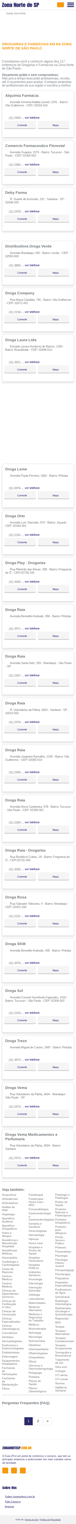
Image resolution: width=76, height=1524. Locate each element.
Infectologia (36, 1283)
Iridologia (34, 1294)
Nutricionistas (37, 1340)
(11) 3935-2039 (18, 869)
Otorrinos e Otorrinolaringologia (41, 1367)
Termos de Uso (31, 1520)
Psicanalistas (63, 1251)
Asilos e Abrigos (6, 1234)
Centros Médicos (7, 1278)
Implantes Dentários (35, 1273)
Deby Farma (16, 192)
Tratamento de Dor (62, 1361)
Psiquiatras (62, 1278)
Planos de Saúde (35, 1382)
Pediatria (34, 1376)
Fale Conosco (13, 1501)
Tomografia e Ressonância (63, 1354)
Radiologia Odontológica (63, 1302)
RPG (58, 1322)
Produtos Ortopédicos (62, 1221)
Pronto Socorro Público (60, 1240)
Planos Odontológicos (37, 1390)
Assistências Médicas (9, 1252)
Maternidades (37, 1302)
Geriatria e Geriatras (35, 1225)
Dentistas (7, 1337)
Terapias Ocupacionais (63, 1347)
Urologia (60, 1371)
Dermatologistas (12, 1341)
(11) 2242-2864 (18, 535)
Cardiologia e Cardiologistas (10, 1263)
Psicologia (61, 1255)
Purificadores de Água (63, 1291)
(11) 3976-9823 (18, 963)
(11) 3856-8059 (18, 265)
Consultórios (9, 1332)
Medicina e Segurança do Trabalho (36, 1317)
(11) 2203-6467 (18, 1013)
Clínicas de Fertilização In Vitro (9, 1304)
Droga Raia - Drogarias (26, 850)
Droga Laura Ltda (21, 340)
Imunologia (35, 1279)
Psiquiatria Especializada (63, 1284)
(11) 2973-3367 (18, 1106)
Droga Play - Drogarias (26, 563)
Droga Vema (16, 1087)
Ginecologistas (38, 1230)
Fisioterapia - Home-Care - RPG (37, 1202)
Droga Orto (15, 516)
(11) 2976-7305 (18, 722)
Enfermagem (10, 1356)
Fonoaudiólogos (39, 1209)
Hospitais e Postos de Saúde (35, 1250)
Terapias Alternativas (62, 1332)
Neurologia (35, 1336)
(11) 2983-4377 (18, 164)
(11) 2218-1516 (18, 312)
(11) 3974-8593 (18, 1059)
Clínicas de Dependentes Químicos (10, 1293)
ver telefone (32, 117)
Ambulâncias (10, 1198)
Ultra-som (61, 1366)
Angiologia (8, 1214)
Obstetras (35, 1345)
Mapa (55, 125)
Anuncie (9, 1506)
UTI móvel (61, 1379)
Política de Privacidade (50, 1520)
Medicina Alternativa (35, 1308)
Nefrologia (35, 1332)
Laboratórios (36, 1298)
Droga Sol (14, 990)
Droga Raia (15, 609)
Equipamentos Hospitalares (11, 1362)
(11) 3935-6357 (18, 581)
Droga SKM (16, 944)
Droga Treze (16, 1041)
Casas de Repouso (8, 1270)
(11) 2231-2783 (18, 916)
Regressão (62, 1318)
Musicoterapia (37, 1328)
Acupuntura (9, 1194)
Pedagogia (35, 1372)
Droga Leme (16, 469)
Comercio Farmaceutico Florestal (35, 145)
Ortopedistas (36, 1357)
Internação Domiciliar (35, 1289)
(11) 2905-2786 (18, 772)
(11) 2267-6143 (18, 675)
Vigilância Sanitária (61, 1389)
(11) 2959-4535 (18, 117)
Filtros (6, 1388)
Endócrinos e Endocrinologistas (13, 1347)
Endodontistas (10, 1352)
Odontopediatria (39, 1349)
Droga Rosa (16, 897)
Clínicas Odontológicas (11, 1327)
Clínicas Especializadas (11, 1320)
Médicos (34, 1324)
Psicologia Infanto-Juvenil (61, 1263)
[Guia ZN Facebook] (6, 1470)
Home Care (36, 1243)
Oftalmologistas (38, 1353)
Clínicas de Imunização (9, 1313)
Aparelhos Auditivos (8, 1220)
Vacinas (60, 1383)
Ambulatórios (10, 1202)
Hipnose (34, 1239)
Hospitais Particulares (36, 1259)
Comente (22, 125)
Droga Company (20, 293)
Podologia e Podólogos (62, 1196)
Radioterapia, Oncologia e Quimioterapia (63, 1311)
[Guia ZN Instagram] (24, 1470)
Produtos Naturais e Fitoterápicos (63, 1212)
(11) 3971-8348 (18, 628)
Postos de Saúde (61, 1203)
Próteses (60, 1247)
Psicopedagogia (65, 1270)
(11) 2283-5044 (18, 822)
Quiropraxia (62, 1296)
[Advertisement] (38, 26)
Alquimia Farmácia (22, 95)
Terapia (59, 1326)
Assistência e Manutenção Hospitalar (10, 1243)
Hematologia (36, 1234)
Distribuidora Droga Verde (29, 246)
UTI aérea (61, 1375)
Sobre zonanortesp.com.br (20, 1496)
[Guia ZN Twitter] (15, 1470)
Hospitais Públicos (34, 1266)
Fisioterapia (36, 1194)
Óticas (32, 1361)
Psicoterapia (62, 1274)
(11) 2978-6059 (18, 211)
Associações (9, 1257)
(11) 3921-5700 (18, 362)
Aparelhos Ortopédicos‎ (9, 1227)
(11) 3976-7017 (18, 488)
